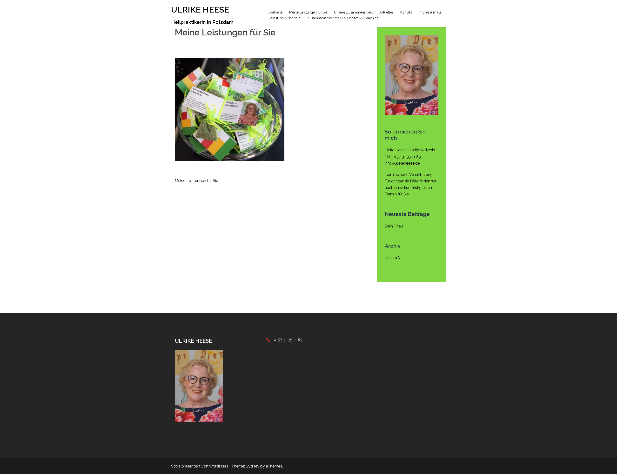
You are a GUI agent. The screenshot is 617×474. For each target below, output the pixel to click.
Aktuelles (386, 12)
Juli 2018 (392, 258)
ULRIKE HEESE (200, 9)
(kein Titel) (394, 226)
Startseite (275, 12)
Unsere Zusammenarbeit (353, 12)
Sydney (252, 466)
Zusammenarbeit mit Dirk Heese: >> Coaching (343, 18)
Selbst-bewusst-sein (284, 18)
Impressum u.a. (430, 12)
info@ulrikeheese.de (402, 163)
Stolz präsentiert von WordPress (199, 466)
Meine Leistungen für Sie (308, 12)
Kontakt (406, 12)
